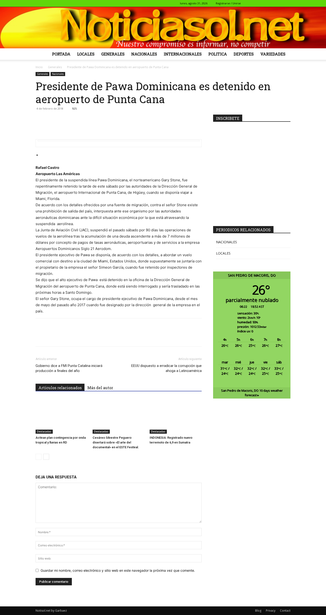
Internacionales (183, 53)
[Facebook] (255, 3)
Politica (217, 53)
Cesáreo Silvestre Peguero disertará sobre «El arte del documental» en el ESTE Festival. (116, 442)
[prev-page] (39, 457)
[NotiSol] (163, 27)
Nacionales (144, 53)
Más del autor (100, 387)
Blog (258, 611)
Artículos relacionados (60, 387)
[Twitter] (271, 3)
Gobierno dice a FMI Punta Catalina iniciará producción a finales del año (69, 368)
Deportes (244, 53)
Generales (113, 53)
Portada (61, 53)
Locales (86, 53)
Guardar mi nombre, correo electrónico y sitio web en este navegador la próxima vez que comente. (118, 570)
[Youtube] (286, 3)
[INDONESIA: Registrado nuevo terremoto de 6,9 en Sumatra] (176, 416)
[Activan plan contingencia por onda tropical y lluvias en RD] (62, 416)
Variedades (272, 53)
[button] (248, 3)
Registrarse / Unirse (228, 3)
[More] (157, 119)
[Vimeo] (279, 3)
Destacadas (44, 431)
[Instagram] (263, 3)
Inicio (39, 67)
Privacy (270, 611)
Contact (285, 611)
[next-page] (46, 457)
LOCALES (223, 253)
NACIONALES (226, 242)
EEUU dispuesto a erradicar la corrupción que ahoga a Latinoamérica (166, 368)
